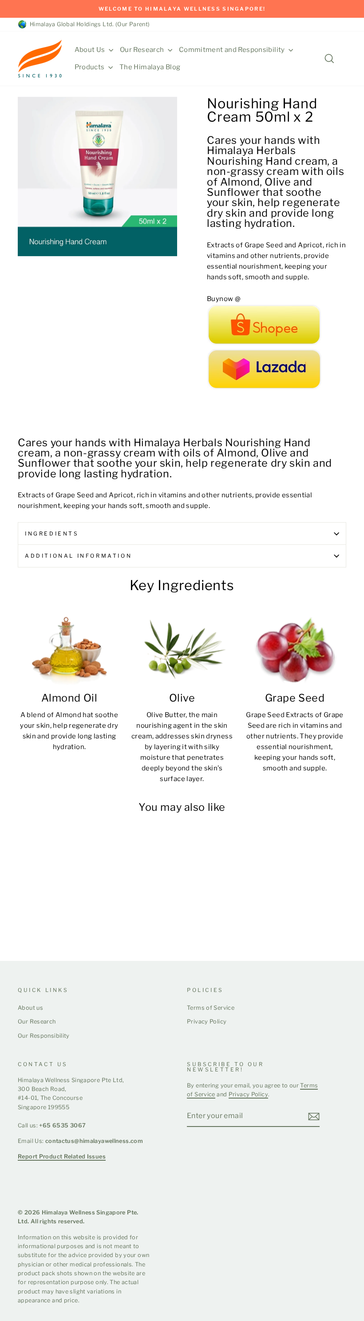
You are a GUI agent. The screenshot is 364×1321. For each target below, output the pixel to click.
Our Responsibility (44, 1035)
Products (90, 67)
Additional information (78, 555)
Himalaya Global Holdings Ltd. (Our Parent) (88, 24)
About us (30, 1007)
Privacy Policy (206, 1021)
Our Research (143, 50)
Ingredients (52, 533)
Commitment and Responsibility (232, 50)
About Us (91, 50)
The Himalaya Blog (149, 67)
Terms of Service (210, 1007)
